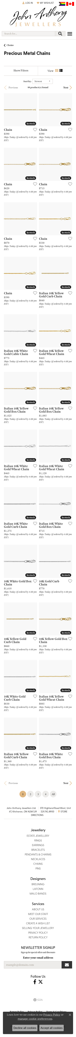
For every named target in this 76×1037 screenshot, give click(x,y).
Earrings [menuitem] (38, 845)
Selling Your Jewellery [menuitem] (38, 928)
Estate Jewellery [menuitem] (38, 835)
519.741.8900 (47, 811)
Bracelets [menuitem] (38, 849)
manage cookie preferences (35, 1018)
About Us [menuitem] (38, 909)
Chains (10, 45)
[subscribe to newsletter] (67, 964)
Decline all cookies (24, 1027)
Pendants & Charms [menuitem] (38, 854)
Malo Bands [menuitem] (38, 893)
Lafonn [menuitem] (38, 888)
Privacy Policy (51, 1014)
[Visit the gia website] (38, 1000)
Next (65, 87)
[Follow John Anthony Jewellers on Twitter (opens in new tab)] (40, 982)
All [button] (53, 794)
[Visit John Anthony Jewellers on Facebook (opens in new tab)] (34, 982)
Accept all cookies (52, 1027)
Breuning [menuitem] (38, 884)
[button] (27, 3)
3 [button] (38, 794)
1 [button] (24, 794)
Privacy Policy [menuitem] (38, 932)
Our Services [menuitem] (38, 918)
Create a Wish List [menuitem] (38, 923)
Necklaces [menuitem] (38, 859)
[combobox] (28, 33)
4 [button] (45, 794)
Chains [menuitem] (38, 863)
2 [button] (30, 794)
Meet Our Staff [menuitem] (38, 914)
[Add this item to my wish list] (34, 129)
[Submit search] (60, 33)
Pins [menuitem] (38, 868)
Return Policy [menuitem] (38, 937)
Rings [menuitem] (38, 840)
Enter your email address (38, 957)
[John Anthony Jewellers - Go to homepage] (38, 17)
